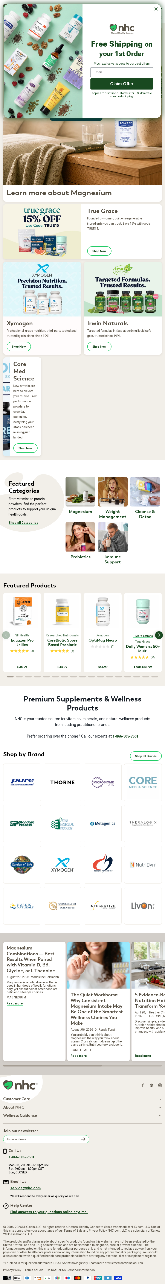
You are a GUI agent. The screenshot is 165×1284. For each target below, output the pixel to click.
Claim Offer (121, 83)
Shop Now (99, 251)
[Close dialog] (156, 9)
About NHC (13, 1107)
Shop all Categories (23, 522)
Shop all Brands (146, 756)
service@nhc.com (25, 1188)
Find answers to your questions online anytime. (49, 1212)
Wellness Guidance (20, 1115)
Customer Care (16, 1099)
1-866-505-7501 (125, 736)
